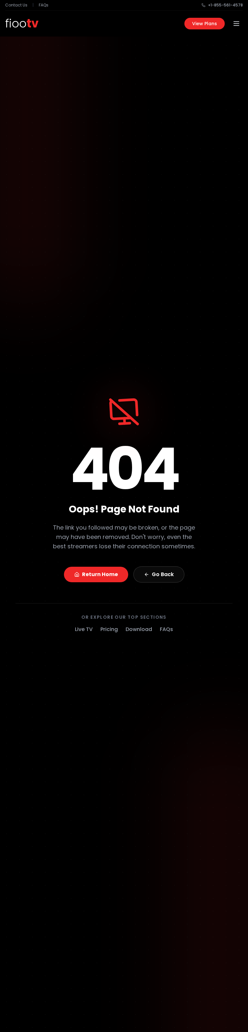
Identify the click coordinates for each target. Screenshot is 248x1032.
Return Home (100, 574)
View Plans (204, 23)
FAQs (43, 5)
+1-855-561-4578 (225, 5)
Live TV (84, 629)
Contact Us (16, 5)
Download (139, 629)
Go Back (163, 574)
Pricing (109, 629)
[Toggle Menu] (236, 23)
